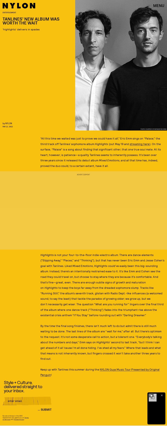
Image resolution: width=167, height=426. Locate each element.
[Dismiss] (161, 395)
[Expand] (151, 395)
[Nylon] (19, 5)
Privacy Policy (19, 419)
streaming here (140, 144)
